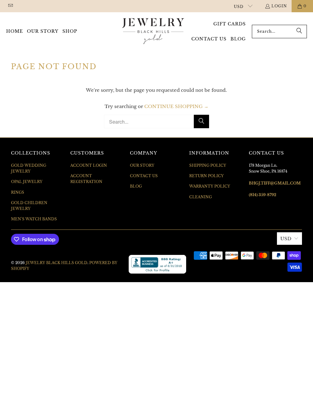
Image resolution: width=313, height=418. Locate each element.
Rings (17, 192)
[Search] (299, 31)
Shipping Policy (207, 165)
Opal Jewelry (26, 181)
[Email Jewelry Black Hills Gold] (10, 6)
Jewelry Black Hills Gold (56, 262)
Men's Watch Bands (34, 219)
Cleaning (200, 197)
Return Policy (206, 176)
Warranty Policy (209, 186)
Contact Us (144, 176)
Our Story (142, 165)
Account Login (88, 165)
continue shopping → (176, 106)
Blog (136, 186)
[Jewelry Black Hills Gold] (153, 31)
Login (279, 6)
